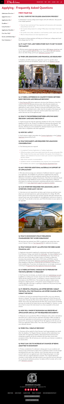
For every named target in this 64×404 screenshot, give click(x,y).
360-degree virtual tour (53, 49)
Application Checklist (7, 30)
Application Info (6, 20)
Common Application (46, 135)
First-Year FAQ (6, 33)
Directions (10, 393)
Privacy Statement (36, 393)
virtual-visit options (33, 49)
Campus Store (26, 393)
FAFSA (56, 254)
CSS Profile (44, 254)
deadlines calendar (55, 61)
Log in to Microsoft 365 (32, 400)
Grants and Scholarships (8, 37)
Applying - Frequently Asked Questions (27, 8)
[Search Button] (61, 2)
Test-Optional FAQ (38, 243)
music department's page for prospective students (40, 183)
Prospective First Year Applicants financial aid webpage (41, 265)
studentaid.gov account (55, 275)
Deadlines (4, 23)
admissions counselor (44, 52)
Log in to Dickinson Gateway (32, 396)
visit (22, 200)
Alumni (53, 2)
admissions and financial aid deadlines (45, 260)
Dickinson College (13, 2)
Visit (45, 2)
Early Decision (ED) (25, 102)
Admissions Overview (7, 13)
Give (58, 2)
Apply (49, 2)
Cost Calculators (6, 40)
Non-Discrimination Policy (49, 393)
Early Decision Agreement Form (48, 163)
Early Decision (6, 27)
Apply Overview (6, 17)
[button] (2, 2)
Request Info (40, 2)
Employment (18, 393)
